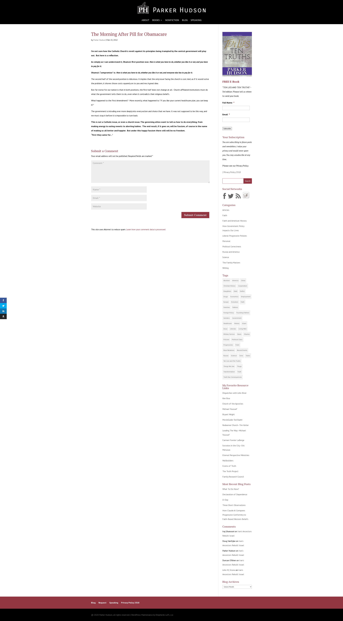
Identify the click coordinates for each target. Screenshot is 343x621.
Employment (245, 297)
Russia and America (230, 251)
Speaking (196, 20)
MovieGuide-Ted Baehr (232, 419)
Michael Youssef (229, 409)
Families (226, 307)
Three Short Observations (234, 505)
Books (156, 20)
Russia (225, 356)
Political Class (237, 339)
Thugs (239, 366)
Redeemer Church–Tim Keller (235, 425)
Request (102, 603)
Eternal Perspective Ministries (235, 455)
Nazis (239, 334)
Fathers (235, 307)
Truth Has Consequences (232, 377)
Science (225, 257)
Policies (226, 339)
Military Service (229, 334)
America (235, 280)
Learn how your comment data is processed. (146, 229)
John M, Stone (228, 570)
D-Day (225, 499)
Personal (226, 241)
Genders (226, 318)
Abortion (226, 280)
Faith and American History (234, 220)
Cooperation (242, 286)
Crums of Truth (229, 466)
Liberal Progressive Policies (234, 235)
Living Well (243, 329)
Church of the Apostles (232, 403)
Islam (244, 323)
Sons (241, 356)
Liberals (233, 329)
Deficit (242, 291)
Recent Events (242, 350)
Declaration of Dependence (234, 494)
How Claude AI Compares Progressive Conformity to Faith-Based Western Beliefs (235, 514)
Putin (237, 345)
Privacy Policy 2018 (130, 603)
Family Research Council (233, 476)
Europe (226, 302)
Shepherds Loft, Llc (164, 614)
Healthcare (227, 323)
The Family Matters (231, 262)
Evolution (234, 302)
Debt (235, 291)
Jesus (225, 329)
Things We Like (228, 366)
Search (247, 181)
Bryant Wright (228, 414)
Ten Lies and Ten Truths (232, 361)
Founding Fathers (242, 313)
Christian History (229, 286)
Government (236, 318)
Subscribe (227, 128)
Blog (185, 20)
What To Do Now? (230, 489)
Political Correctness (231, 246)
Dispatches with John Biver (234, 393)
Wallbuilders (227, 460)
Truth (239, 372)
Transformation (229, 372)
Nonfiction (172, 20)
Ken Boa (226, 398)
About (145, 20)
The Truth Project (230, 471)
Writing (225, 268)
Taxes (248, 356)
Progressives (228, 345)
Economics (234, 297)
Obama (246, 334)
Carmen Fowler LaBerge (233, 440)
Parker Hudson (99, 40)
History (236, 323)
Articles (225, 210)
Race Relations (228, 350)
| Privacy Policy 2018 (231, 172)
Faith (224, 215)
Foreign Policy (228, 313)
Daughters (227, 291)
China (243, 280)
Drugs (225, 297)
